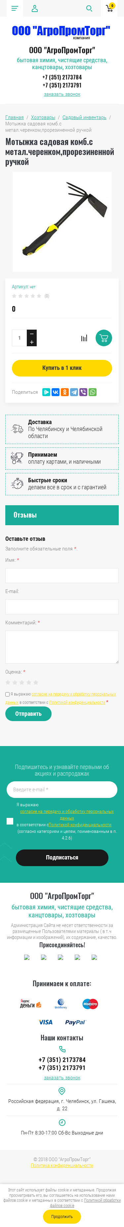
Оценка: (15, 672)
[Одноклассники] (65, 392)
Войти (34, 8)
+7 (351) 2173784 (62, 77)
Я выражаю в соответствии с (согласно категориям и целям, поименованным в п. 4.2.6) (67, 821)
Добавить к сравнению (84, 338)
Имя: (12, 560)
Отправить (28, 713)
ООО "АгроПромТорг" (62, 50)
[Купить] (104, 338)
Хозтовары (43, 117)
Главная (14, 117)
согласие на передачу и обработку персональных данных (67, 815)
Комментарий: (22, 622)
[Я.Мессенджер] (46, 392)
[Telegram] (74, 392)
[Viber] (83, 392)
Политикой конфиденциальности (77, 702)
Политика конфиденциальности (62, 1165)
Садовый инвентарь (84, 117)
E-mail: (12, 591)
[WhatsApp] (93, 392)
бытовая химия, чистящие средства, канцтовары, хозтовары (62, 64)
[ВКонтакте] (56, 392)
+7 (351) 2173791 (62, 85)
